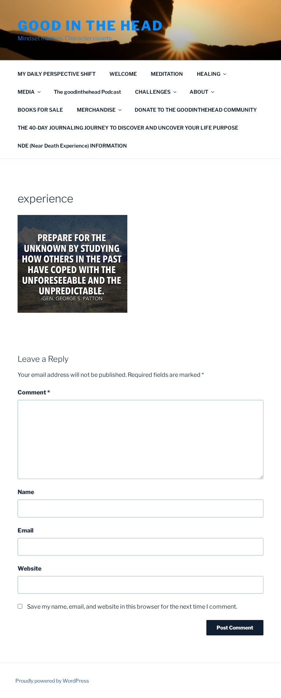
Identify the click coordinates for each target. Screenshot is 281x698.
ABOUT (199, 92)
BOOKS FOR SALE (40, 110)
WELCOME (123, 74)
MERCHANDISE (96, 110)
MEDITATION (167, 74)
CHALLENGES (153, 92)
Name (26, 492)
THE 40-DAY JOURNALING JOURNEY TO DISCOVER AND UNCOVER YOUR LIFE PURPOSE (128, 128)
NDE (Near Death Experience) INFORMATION (72, 145)
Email (25, 530)
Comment (34, 392)
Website (29, 568)
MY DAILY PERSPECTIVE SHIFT (56, 74)
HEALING (208, 74)
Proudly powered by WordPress (52, 680)
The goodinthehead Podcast (87, 92)
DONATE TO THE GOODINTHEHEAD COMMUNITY (196, 110)
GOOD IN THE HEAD (90, 26)
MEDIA (26, 92)
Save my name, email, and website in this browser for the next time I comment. (132, 606)
